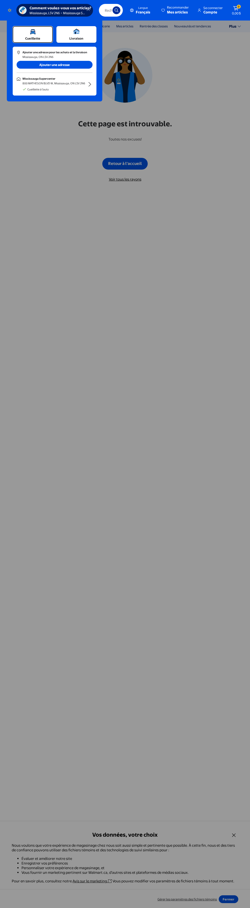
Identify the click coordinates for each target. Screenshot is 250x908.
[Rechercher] (116, 10)
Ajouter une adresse (54, 65)
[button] (175, 10)
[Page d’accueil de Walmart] (9, 10)
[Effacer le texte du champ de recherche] (105, 10)
